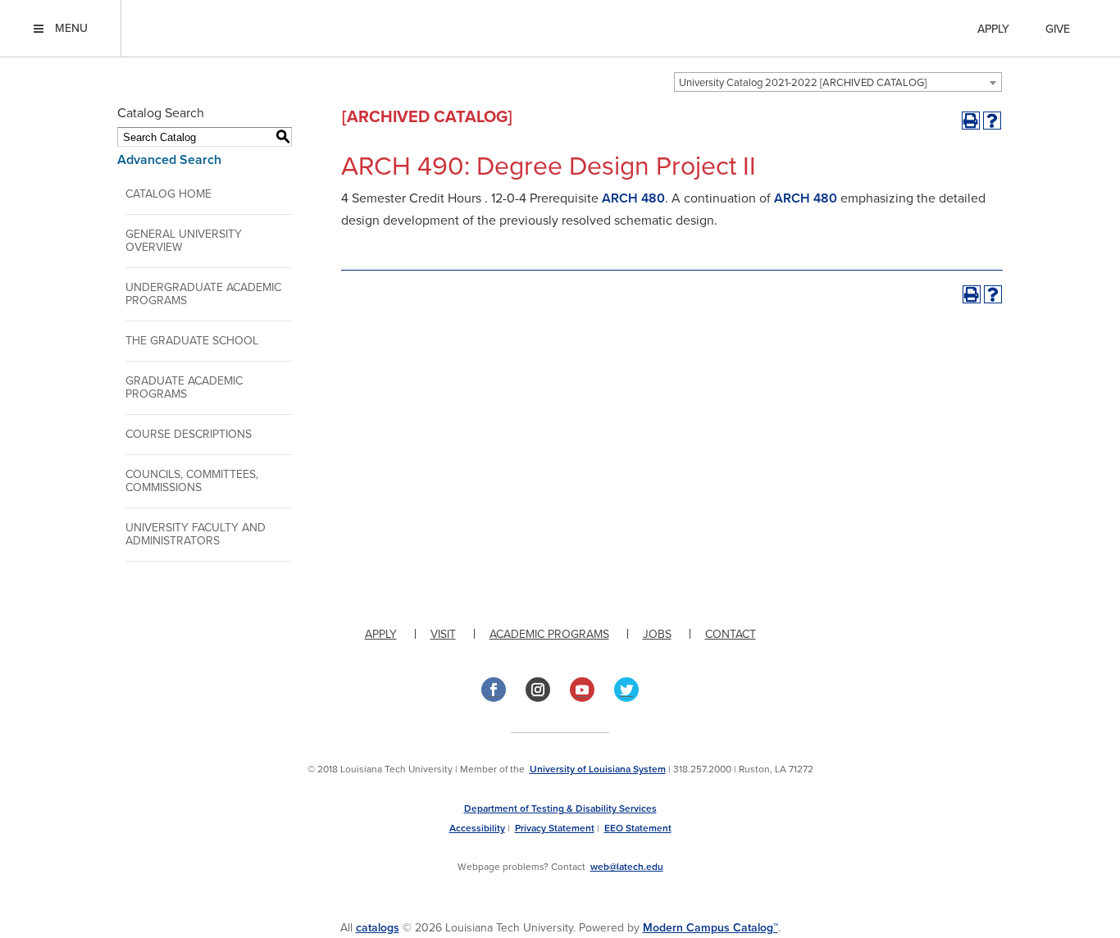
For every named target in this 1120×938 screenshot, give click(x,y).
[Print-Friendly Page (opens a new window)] (971, 121)
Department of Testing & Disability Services (560, 808)
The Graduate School (191, 341)
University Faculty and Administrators (195, 534)
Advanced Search (169, 160)
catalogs (377, 928)
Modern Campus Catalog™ (710, 928)
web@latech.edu (626, 866)
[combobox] (838, 82)
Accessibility (477, 828)
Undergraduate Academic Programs (203, 293)
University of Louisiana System (598, 769)
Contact (730, 634)
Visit (443, 634)
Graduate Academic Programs (184, 387)
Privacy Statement (554, 828)
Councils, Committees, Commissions (191, 480)
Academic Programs (549, 634)
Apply (993, 29)
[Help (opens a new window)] (992, 121)
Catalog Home (168, 194)
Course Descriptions (188, 434)
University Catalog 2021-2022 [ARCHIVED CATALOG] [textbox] (803, 82)
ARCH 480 (633, 198)
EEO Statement (638, 828)
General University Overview (183, 240)
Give (1057, 29)
